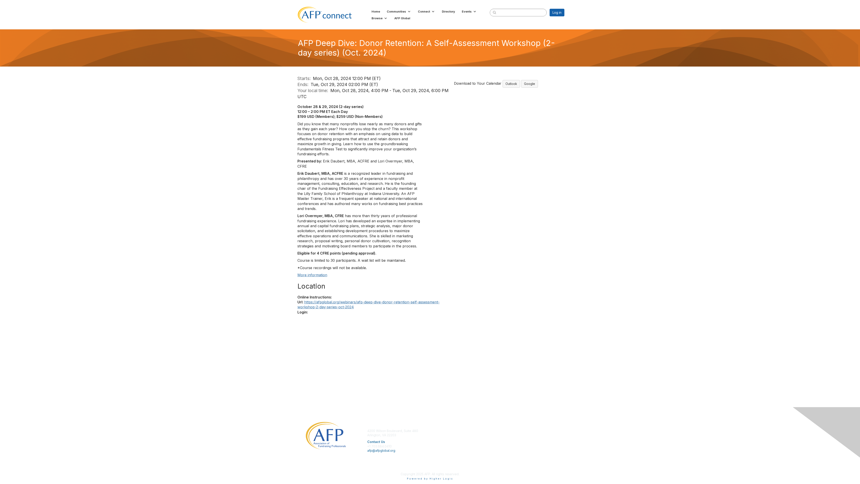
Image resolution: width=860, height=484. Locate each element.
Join (435, 431)
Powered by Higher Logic (430, 478)
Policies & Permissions (513, 435)
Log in (557, 12)
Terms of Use (506, 439)
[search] (494, 12)
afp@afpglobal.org (381, 450)
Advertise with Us (509, 444)
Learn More (440, 439)
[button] (399, 11)
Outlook (511, 84)
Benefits (438, 435)
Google (529, 84)
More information (312, 275)
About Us (503, 431)
